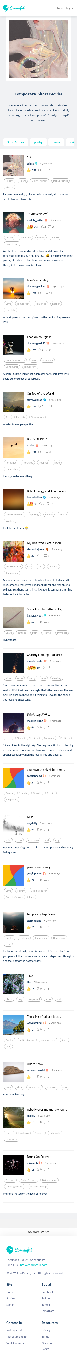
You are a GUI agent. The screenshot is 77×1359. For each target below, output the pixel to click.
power (9, 793)
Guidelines (48, 1343)
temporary (23, 303)
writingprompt (14, 1186)
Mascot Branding (16, 1336)
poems (41, 237)
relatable (55, 1133)
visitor (9, 187)
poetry (38, 142)
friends (63, 514)
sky (20, 999)
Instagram (48, 1311)
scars (9, 632)
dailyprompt (60, 180)
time (8, 678)
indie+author (27, 1040)
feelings (43, 462)
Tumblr (46, 1304)
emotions (23, 1133)
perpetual (34, 999)
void (8, 944)
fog (57, 840)
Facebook (48, 1292)
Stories (10, 1298)
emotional (11, 1139)
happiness (59, 938)
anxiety (39, 1133)
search (23, 793)
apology (34, 514)
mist (8, 840)
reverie (55, 237)
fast (43, 678)
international (13, 566)
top (8, 417)
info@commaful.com (33, 1265)
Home (10, 1292)
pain (34, 632)
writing (10, 521)
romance (41, 303)
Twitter (46, 1298)
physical (62, 632)
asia (29, 566)
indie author (48, 1040)
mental (47, 632)
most (20, 678)
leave (9, 1133)
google (37, 793)
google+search (14, 897)
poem (56, 142)
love (8, 303)
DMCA (46, 1349)
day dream (12, 243)
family (49, 514)
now (8, 1087)
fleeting (56, 678)
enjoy (32, 678)
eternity (20, 417)
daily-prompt (39, 180)
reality (56, 303)
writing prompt (38, 1186)
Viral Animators (15, 1343)
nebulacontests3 (15, 360)
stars (20, 738)
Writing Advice (15, 1330)
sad (47, 840)
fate (64, 1087)
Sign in (10, 1304)
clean (9, 999)
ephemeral (12, 366)
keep (64, 1040)
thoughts (27, 462)
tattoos (22, 632)
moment (52, 1087)
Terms (45, 1336)
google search (39, 890)
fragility (10, 310)
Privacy (46, 1330)
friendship (12, 469)
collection (25, 237)
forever (10, 1180)
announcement (15, 514)
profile (51, 793)
